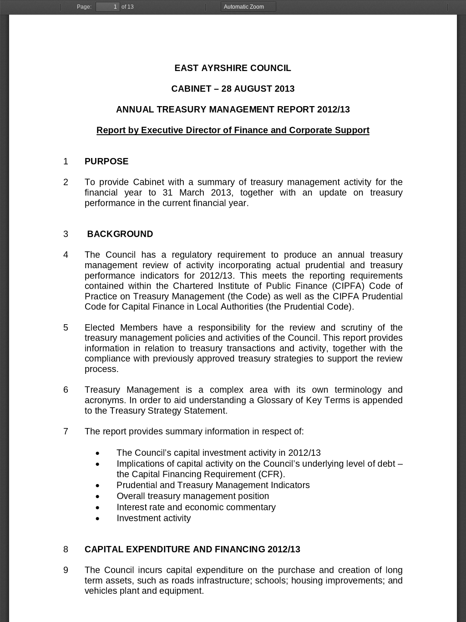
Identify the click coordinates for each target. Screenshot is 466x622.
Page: (84, 7)
